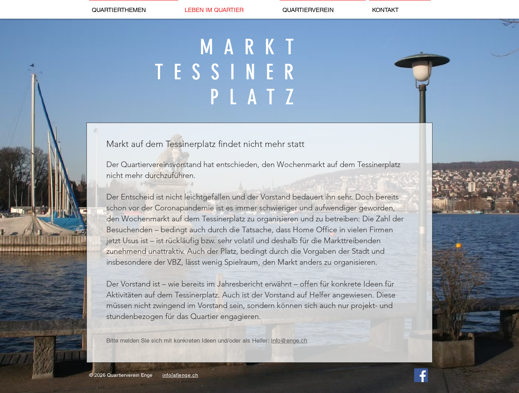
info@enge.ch (289, 340)
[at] (175, 375)
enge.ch (188, 375)
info (167, 375)
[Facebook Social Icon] (421, 375)
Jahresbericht (240, 284)
